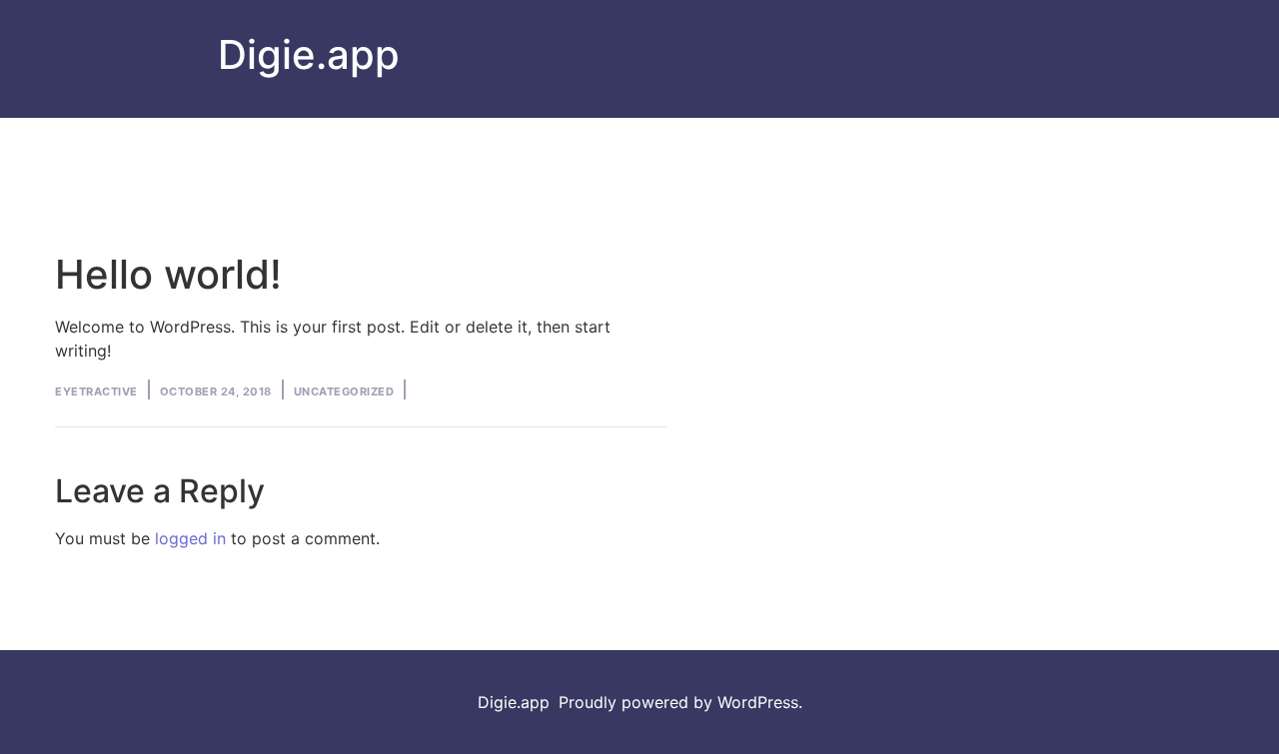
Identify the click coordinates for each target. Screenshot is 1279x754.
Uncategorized (344, 391)
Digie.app (309, 54)
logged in (190, 538)
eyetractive (96, 391)
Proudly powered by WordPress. (680, 702)
